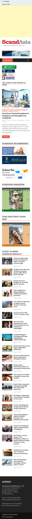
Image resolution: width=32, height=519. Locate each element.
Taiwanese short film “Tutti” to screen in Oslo (21, 313)
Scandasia (15, 514)
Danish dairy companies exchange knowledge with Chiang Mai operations (21, 386)
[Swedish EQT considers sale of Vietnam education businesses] (7, 450)
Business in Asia (6, 109)
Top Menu (6, 1)
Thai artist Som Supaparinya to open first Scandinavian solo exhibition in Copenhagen (21, 325)
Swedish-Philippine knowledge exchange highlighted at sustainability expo (20, 337)
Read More (5, 136)
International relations (15, 110)
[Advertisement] (16, 21)
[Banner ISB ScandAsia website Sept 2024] (16, 56)
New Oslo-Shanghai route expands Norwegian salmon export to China (20, 462)
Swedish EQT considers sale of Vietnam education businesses (21, 451)
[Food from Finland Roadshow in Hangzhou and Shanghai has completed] (16, 98)
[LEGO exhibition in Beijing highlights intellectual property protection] (7, 290)
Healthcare (5, 110)
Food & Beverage (24, 109)
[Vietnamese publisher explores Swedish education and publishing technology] (7, 415)
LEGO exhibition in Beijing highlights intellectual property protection (20, 292)
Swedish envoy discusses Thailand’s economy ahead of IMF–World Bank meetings (22, 272)
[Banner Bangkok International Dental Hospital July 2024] (14, 154)
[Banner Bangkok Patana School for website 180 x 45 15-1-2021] (8, 72)
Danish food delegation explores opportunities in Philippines (21, 427)
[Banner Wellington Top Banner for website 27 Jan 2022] (8, 76)
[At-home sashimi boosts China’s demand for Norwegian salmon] (7, 356)
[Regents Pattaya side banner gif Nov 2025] (14, 163)
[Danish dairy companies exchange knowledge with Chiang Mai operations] (7, 384)
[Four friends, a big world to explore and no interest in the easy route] (7, 302)
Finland (17, 109)
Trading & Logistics (13, 111)
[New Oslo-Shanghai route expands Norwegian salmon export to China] (7, 460)
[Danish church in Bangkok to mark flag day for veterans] (7, 281)
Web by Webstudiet (7, 517)
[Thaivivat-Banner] (9, 68)
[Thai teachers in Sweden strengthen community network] (7, 375)
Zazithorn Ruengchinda (19, 120)
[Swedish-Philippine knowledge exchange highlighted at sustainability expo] (7, 335)
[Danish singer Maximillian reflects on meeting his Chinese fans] (7, 365)
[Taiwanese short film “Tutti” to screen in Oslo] (7, 313)
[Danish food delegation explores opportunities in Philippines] (7, 426)
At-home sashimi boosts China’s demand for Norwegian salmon (21, 357)
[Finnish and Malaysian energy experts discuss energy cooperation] (7, 405)
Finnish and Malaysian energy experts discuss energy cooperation (21, 406)
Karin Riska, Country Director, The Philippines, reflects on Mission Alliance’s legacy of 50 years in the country (22, 440)
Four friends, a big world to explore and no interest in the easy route (21, 304)
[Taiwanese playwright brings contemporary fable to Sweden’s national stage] (7, 258)
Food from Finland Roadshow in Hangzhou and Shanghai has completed (15, 115)
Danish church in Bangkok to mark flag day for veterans (21, 282)
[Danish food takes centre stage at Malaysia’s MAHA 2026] (7, 346)
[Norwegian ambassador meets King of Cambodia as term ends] (7, 395)
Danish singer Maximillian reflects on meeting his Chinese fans (22, 366)
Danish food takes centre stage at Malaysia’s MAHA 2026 (22, 347)
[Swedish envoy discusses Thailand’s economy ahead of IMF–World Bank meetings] (7, 270)
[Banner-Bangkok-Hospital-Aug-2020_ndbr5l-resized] (8, 79)
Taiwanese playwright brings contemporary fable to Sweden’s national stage (21, 260)
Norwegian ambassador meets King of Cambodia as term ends (21, 397)
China (12, 109)
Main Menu (7, 60)
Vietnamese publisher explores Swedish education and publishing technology (21, 417)
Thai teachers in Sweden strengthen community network (21, 376)
